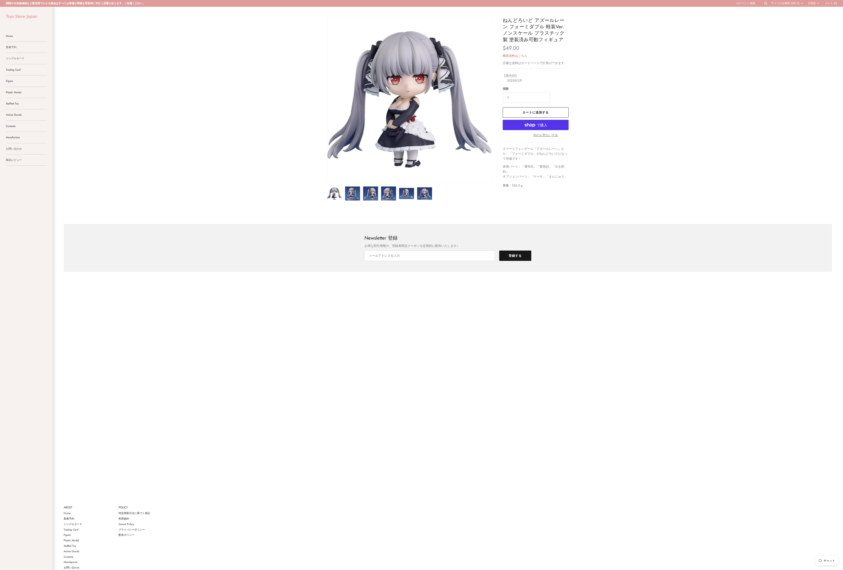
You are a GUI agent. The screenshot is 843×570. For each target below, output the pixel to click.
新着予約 (11, 47)
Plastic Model (13, 92)
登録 (752, 3)
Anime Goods (14, 115)
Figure (9, 81)
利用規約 (124, 518)
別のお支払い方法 (545, 135)
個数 (506, 88)
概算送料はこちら (515, 56)
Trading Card (13, 70)
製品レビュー (14, 160)
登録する (515, 255)
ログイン (741, 3)
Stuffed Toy (12, 103)
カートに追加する (535, 112)
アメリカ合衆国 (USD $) (785, 3)
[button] (482, 99)
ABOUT (68, 507)
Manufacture (13, 137)
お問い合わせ (14, 149)
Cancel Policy (126, 524)
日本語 (812, 3)
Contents (11, 126)
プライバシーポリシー (132, 529)
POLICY (123, 507)
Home (9, 36)
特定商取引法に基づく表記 (134, 513)
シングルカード (15, 58)
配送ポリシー (126, 535)
